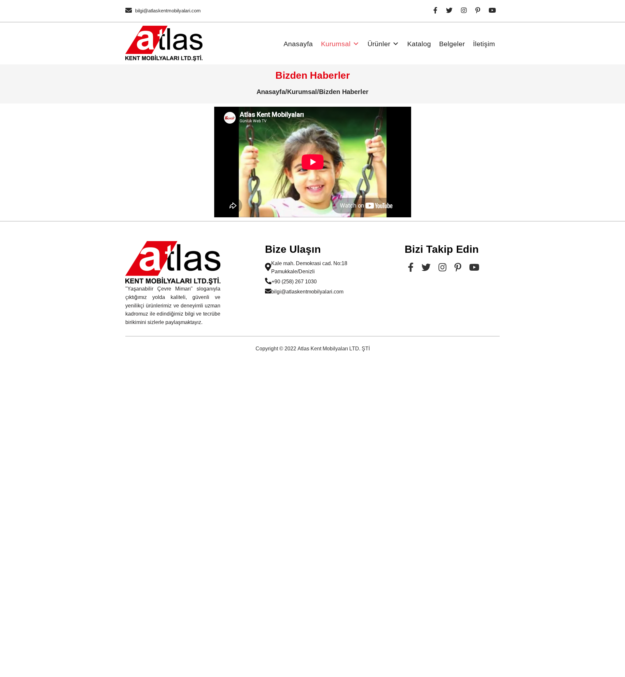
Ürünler (379, 43)
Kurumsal (336, 43)
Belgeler (452, 43)
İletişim (484, 43)
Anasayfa (298, 43)
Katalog (419, 43)
